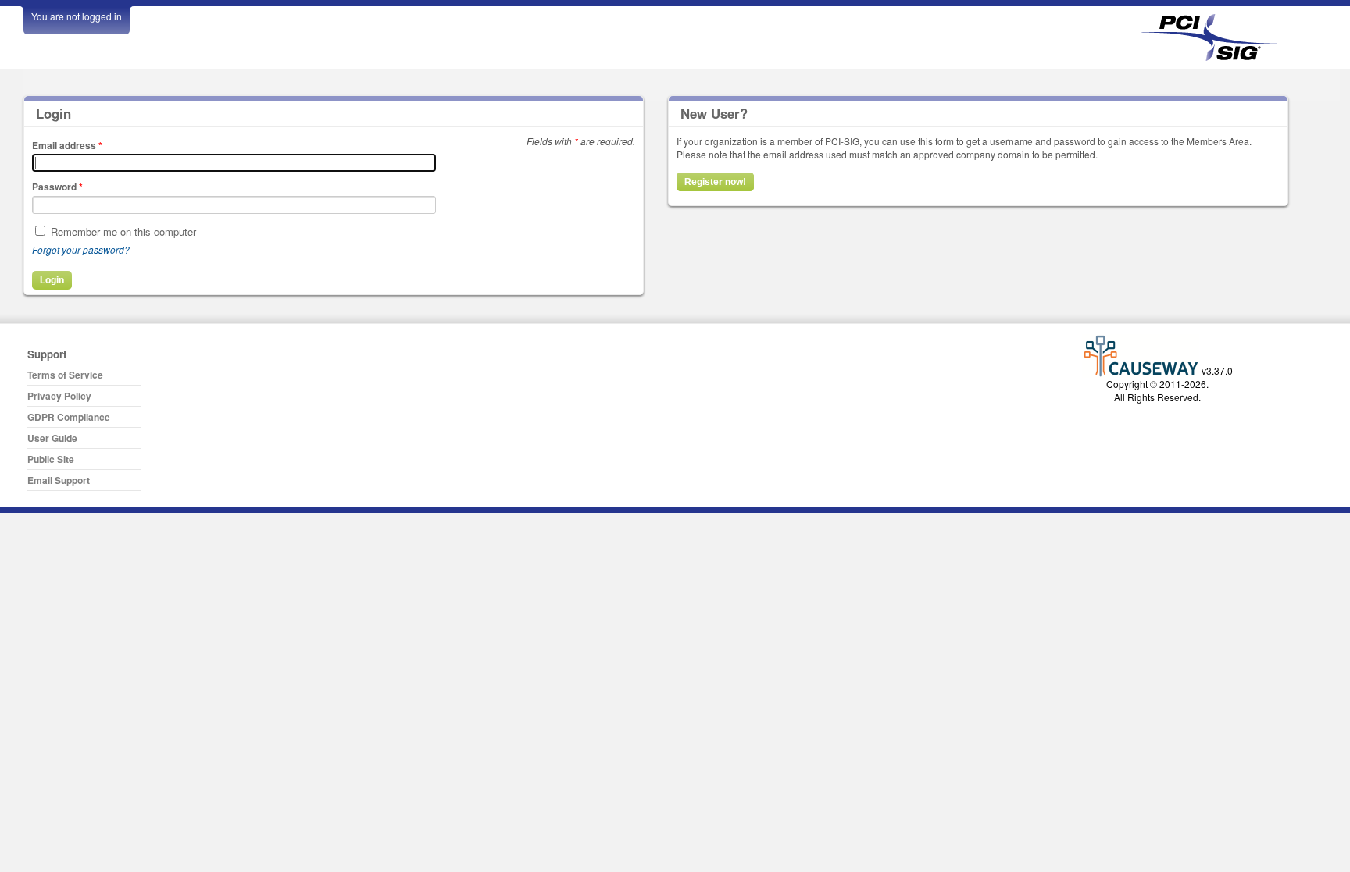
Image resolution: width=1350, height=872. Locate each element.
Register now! (715, 181)
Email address (67, 145)
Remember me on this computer (123, 231)
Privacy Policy (59, 396)
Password (57, 187)
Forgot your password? (81, 249)
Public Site (50, 459)
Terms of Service (65, 375)
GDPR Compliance (68, 417)
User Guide (52, 438)
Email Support (58, 480)
